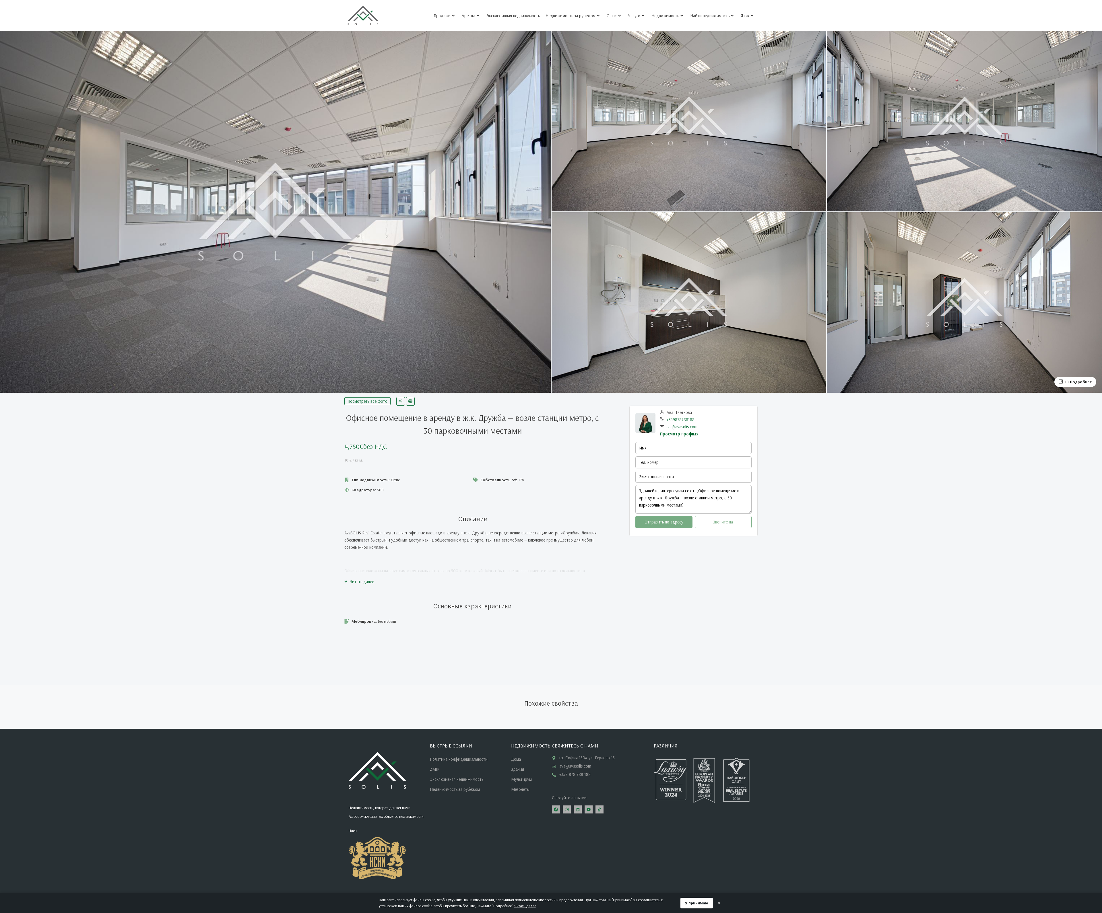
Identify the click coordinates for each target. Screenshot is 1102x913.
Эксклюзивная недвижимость (513, 15)
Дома (516, 759)
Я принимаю (696, 903)
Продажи (442, 15)
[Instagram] (567, 809)
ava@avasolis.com (681, 426)
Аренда (468, 15)
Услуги (634, 15)
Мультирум (521, 779)
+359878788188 (680, 419)
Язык (745, 15)
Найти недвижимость (710, 15)
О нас (612, 15)
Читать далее (525, 905)
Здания (517, 769)
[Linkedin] (578, 809)
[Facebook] (556, 809)
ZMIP (434, 769)
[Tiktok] (599, 809)
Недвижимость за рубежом (570, 15)
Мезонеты (520, 789)
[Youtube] (589, 809)
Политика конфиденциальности (459, 759)
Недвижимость (665, 15)
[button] (359, 581)
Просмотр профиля (679, 434)
